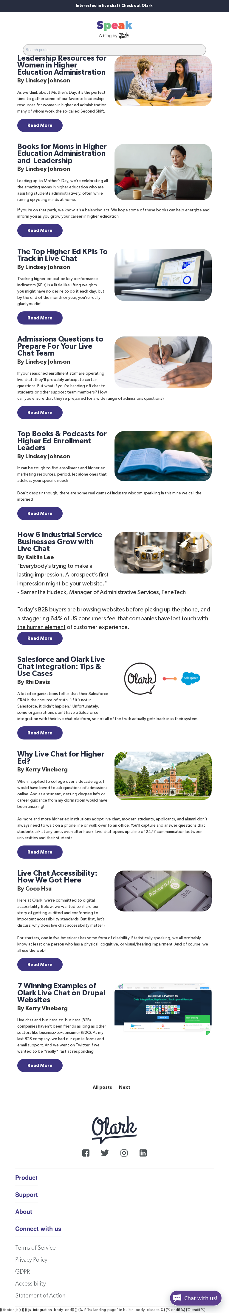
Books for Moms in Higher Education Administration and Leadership (62, 153)
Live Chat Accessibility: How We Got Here (57, 877)
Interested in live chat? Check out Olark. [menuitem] (115, 6)
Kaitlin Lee (39, 557)
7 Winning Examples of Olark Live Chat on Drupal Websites (61, 993)
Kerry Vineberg (46, 770)
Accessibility (30, 1284)
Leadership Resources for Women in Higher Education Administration (61, 65)
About (23, 1211)
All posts (102, 1087)
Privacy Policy (31, 1260)
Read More (39, 125)
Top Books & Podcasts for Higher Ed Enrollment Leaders (62, 441)
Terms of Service (35, 1248)
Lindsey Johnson (47, 81)
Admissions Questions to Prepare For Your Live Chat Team (60, 346)
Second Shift (92, 111)
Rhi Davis (37, 682)
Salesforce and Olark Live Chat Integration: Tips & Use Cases (61, 666)
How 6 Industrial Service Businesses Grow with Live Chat (59, 542)
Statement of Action (40, 1296)
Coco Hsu (38, 889)
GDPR (22, 1272)
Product (26, 1177)
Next (124, 1087)
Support (26, 1194)
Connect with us (38, 1228)
